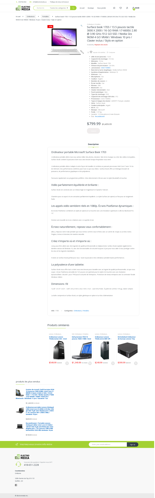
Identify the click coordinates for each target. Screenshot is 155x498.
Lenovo (51, 334)
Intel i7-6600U (106, 68)
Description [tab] (93, 144)
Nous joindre (101, 8)
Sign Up (132, 445)
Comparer (112, 52)
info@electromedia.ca (39, 2)
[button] (81, 25)
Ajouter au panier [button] (67, 363)
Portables (45, 16)
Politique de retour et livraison (59, 2)
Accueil (82, 8)
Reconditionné (100, 116)
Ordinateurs (31, 16)
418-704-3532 (22, 2)
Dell (73, 334)
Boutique (91, 8)
